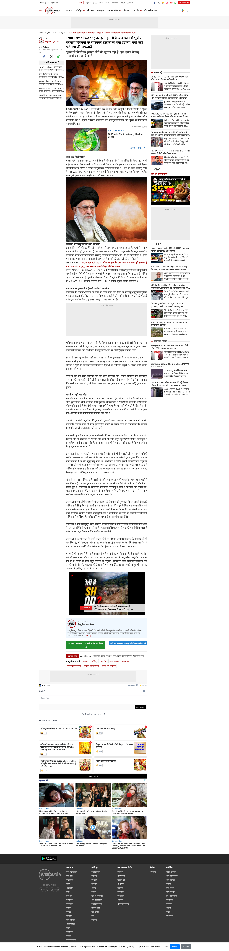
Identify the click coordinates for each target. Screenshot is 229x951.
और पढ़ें (88, 635)
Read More (86, 608)
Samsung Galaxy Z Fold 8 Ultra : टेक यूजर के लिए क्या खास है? (170, 365)
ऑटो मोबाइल (70, 924)
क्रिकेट (126, 10)
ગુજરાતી (130, 3)
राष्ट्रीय (68, 884)
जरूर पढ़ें (158, 72)
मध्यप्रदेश (69, 900)
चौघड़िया (169, 904)
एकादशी (120, 872)
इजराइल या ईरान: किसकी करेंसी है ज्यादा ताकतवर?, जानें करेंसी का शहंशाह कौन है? (51, 89)
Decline (186, 947)
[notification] (187, 10)
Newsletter (182, 3)
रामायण (120, 888)
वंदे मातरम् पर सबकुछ (95, 10)
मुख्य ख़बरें (51, 32)
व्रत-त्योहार (120, 896)
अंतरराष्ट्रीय (61, 32)
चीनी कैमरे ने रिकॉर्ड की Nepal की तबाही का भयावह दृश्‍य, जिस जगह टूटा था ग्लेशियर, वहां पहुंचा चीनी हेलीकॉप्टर (170, 286)
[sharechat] (163, 2)
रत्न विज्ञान (169, 916)
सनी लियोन (95, 912)
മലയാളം (115, 3)
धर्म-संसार (125, 661)
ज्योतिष (137, 10)
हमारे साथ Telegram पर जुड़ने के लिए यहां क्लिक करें (128, 643)
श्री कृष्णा (120, 884)
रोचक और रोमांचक (109, 666)
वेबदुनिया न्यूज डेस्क (52, 41)
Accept (174, 947)
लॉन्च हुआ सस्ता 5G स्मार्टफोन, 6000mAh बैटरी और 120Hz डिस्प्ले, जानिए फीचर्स (169, 78)
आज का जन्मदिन (171, 876)
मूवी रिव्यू (94, 884)
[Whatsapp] (175, 2)
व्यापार (68, 936)
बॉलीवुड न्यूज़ (95, 872)
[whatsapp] (59, 56)
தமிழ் (95, 3)
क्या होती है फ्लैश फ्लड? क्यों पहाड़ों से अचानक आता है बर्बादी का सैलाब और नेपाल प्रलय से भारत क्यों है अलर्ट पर (170, 115)
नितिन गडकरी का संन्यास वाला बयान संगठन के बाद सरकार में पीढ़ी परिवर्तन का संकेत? (170, 152)
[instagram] (167, 2)
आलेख (93, 888)
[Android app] (49, 858)
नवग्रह (168, 912)
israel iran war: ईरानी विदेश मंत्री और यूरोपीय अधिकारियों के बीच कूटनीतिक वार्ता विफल (50, 96)
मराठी (101, 3)
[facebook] (154, 2)
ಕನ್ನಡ (123, 3)
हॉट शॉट (94, 876)
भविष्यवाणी (121, 876)
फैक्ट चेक (69, 932)
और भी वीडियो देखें (159, 174)
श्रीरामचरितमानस (150, 10)
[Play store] (183, 10)
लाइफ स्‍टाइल (114, 661)
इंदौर (67, 892)
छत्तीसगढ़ (69, 904)
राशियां (168, 884)
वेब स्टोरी (94, 880)
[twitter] (159, 2)
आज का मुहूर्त (170, 880)
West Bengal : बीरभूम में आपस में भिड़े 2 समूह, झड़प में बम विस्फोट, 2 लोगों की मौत (112, 656)
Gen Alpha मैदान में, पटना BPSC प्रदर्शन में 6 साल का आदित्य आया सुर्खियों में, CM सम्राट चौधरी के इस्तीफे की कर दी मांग (170, 133)
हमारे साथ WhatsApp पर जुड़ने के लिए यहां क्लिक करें (85, 645)
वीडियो (157, 169)
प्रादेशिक (69, 896)
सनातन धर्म (121, 880)
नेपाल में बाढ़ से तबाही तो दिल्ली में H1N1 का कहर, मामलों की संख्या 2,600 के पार (170, 249)
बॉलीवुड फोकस (96, 904)
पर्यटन (93, 892)
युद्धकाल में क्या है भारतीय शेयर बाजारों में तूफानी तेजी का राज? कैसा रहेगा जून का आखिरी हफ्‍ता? (51, 82)
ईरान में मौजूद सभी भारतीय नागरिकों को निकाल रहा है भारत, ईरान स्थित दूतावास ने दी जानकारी (51, 75)
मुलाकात (94, 920)
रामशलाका (169, 900)
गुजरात (68, 908)
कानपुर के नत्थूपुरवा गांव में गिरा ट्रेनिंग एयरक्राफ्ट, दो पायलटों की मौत (169, 323)
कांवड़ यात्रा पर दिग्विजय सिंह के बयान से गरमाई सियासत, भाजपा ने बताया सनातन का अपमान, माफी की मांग (169, 268)
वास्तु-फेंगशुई (170, 892)
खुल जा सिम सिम (97, 896)
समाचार (69, 10)
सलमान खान (95, 908)
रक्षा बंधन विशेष (113, 10)
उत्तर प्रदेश (69, 876)
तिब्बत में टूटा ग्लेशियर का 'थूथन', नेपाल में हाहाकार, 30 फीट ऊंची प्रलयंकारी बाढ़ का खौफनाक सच (167, 305)
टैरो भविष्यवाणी (171, 896)
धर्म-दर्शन (120, 900)
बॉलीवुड (79, 10)
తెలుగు (107, 3)
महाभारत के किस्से (74, 666)
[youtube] (171, 2)
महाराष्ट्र (68, 912)
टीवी (92, 916)
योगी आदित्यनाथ (71, 872)
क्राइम (68, 928)
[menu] (41, 10)
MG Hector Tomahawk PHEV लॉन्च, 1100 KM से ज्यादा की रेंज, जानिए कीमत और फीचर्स (169, 96)
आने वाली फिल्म (96, 900)
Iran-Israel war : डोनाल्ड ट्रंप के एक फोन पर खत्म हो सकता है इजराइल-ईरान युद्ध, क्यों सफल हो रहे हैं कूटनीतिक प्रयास (51, 68)
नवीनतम (157, 243)
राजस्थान (69, 916)
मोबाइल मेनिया (160, 341)
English (88, 3)
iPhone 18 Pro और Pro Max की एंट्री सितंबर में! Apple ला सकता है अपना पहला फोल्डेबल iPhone (169, 384)
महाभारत (120, 892)
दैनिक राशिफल (171, 872)
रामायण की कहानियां (91, 666)
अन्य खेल (153, 872)
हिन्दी (80, 3)
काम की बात (70, 920)
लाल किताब (170, 888)
